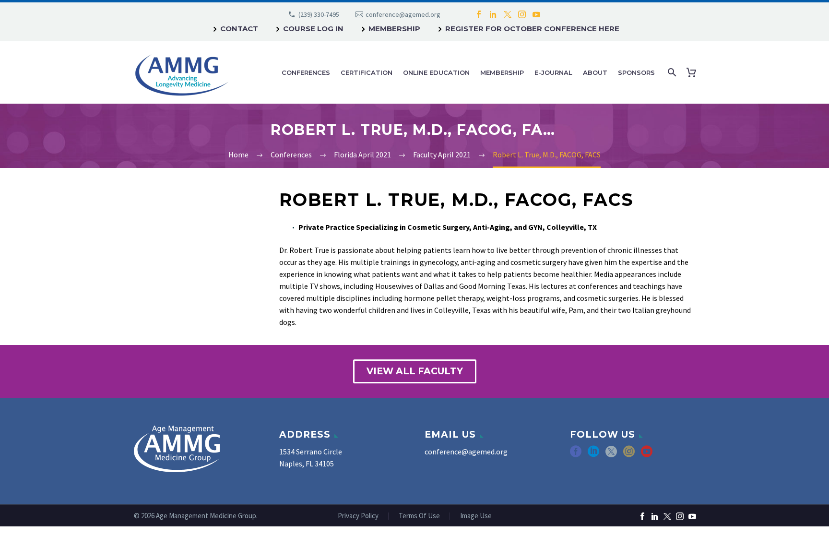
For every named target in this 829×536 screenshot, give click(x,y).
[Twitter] (507, 14)
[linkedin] (593, 455)
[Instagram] (522, 14)
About (595, 72)
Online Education (436, 72)
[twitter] (611, 455)
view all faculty (415, 371)
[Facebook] (479, 14)
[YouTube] (536, 14)
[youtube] (646, 455)
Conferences (306, 72)
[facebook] (575, 455)
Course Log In (313, 28)
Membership (394, 28)
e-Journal (553, 72)
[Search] (671, 72)
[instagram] (629, 455)
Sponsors (636, 72)
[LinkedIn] (493, 14)
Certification (366, 72)
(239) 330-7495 (318, 14)
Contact (239, 28)
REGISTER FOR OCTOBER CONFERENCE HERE (532, 28)
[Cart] (693, 72)
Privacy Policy (358, 516)
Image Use (476, 516)
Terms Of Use (419, 516)
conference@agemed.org (403, 14)
